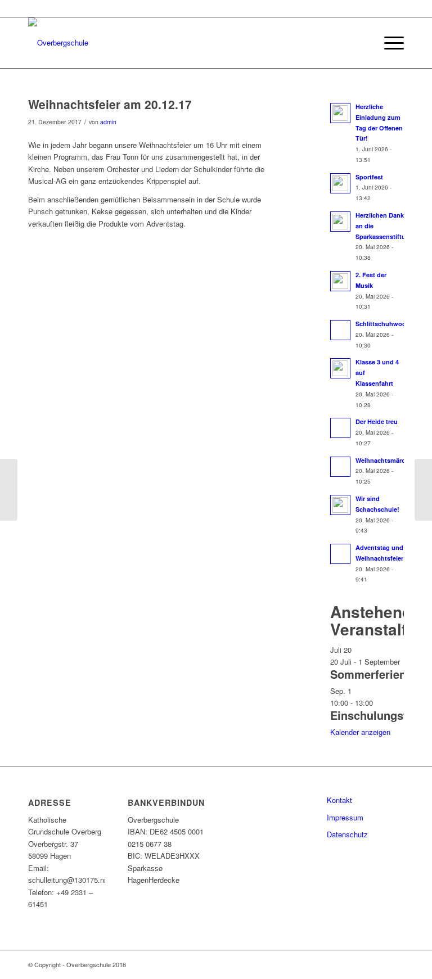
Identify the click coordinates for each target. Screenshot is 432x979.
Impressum (345, 817)
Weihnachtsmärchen (386, 460)
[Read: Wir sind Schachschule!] (340, 505)
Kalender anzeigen (360, 732)
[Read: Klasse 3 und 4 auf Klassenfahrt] (340, 368)
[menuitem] (362, 42)
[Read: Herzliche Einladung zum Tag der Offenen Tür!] (340, 113)
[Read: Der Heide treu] (340, 428)
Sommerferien (368, 674)
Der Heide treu (377, 421)
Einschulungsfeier (379, 715)
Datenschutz (347, 834)
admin (108, 122)
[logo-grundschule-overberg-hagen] (58, 42)
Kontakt (339, 800)
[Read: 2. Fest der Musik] (340, 281)
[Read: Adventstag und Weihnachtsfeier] (340, 554)
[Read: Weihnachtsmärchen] (340, 467)
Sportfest (369, 177)
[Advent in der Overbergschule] (8, 490)
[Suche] (362, 42)
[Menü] (388, 42)
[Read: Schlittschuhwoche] (340, 330)
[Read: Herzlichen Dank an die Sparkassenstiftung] (340, 221)
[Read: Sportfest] (340, 183)
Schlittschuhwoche (384, 323)
